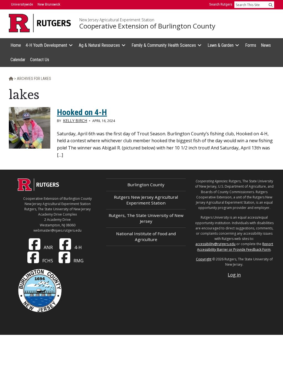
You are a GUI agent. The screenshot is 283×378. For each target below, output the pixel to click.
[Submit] (270, 4)
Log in (234, 275)
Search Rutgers (220, 4)
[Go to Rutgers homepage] (38, 189)
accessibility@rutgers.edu (215, 244)
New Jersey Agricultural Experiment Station (116, 20)
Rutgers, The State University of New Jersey (146, 218)
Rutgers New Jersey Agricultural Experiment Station (146, 200)
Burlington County (145, 184)
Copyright (203, 259)
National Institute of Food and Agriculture (146, 236)
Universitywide (22, 4)
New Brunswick (49, 4)
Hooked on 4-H (82, 112)
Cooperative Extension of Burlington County (147, 26)
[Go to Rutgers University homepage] (40, 23)
